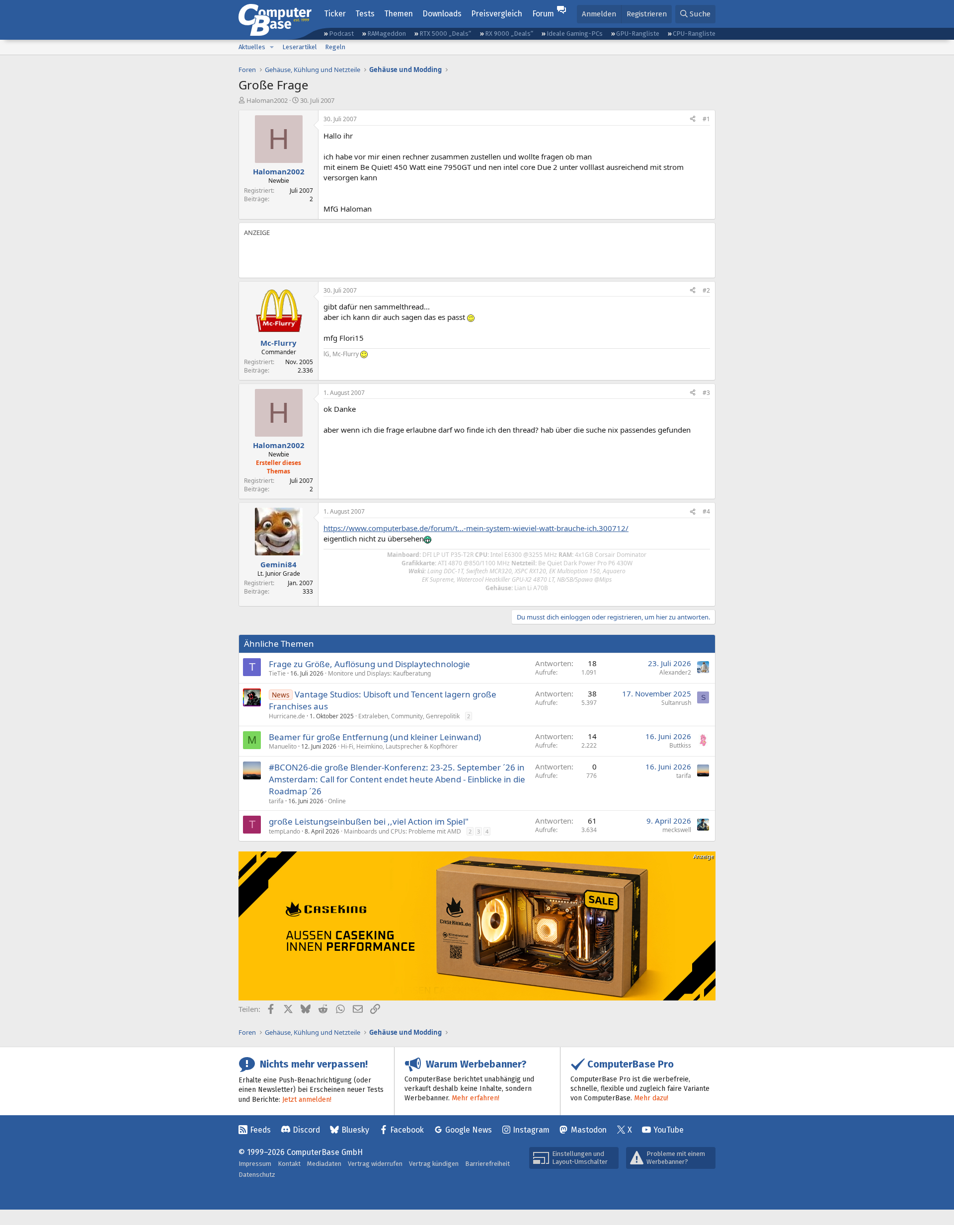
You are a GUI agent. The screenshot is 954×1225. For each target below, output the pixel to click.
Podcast (341, 33)
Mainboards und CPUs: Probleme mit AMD (402, 831)
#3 (706, 392)
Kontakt (289, 1163)
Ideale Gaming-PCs (575, 33)
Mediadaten (324, 1163)
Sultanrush (676, 702)
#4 (706, 511)
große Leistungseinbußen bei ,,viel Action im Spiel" (369, 821)
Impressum (254, 1163)
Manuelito (283, 746)
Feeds (260, 1130)
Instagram (531, 1130)
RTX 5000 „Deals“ (445, 33)
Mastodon (589, 1130)
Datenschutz (256, 1174)
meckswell (676, 830)
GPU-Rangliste (637, 33)
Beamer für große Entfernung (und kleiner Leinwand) (375, 737)
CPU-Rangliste (694, 33)
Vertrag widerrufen (375, 1163)
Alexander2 (675, 672)
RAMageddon (386, 33)
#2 (706, 290)
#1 (706, 119)
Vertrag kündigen (434, 1163)
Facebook (407, 1130)
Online (337, 801)
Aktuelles (251, 47)
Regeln (335, 47)
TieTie (277, 673)
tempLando (284, 831)
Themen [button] (398, 13)
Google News (468, 1130)
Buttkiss (680, 745)
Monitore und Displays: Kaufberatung (379, 673)
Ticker (335, 13)
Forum (543, 13)
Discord (306, 1130)
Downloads (442, 13)
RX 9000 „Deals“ (509, 33)
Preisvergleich (496, 13)
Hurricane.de (287, 716)
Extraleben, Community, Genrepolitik (409, 716)
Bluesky (355, 1130)
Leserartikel (299, 47)
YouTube (668, 1130)
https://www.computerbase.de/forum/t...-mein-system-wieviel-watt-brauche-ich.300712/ (476, 528)
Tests (365, 13)
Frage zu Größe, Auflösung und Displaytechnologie (369, 664)
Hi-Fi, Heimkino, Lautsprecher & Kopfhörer (399, 746)
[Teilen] (692, 119)
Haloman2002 (267, 100)
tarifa (276, 801)
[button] (271, 47)
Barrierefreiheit (487, 1163)
